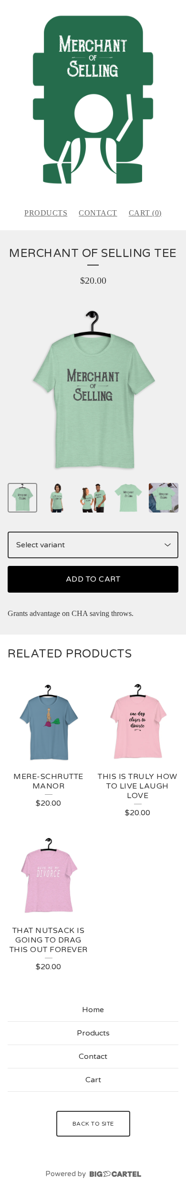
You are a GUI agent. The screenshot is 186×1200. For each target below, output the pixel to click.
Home (93, 1010)
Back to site (93, 1123)
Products (45, 213)
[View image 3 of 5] (93, 498)
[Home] (93, 99)
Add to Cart (93, 579)
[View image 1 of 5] (22, 498)
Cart (93, 1080)
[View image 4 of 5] (128, 498)
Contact (98, 213)
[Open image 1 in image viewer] (93, 392)
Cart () (145, 213)
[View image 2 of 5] (57, 498)
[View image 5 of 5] (163, 498)
